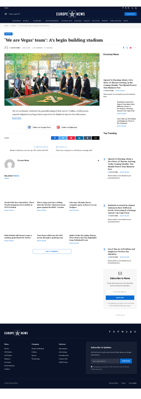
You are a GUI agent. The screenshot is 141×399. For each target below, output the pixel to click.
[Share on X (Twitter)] (127, 48)
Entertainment (52, 21)
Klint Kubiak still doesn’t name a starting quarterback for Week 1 (18, 236)
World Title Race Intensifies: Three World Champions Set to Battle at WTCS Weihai (19, 204)
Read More (16, 118)
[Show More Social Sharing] (135, 48)
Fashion (78, 21)
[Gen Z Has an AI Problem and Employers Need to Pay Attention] (109, 121)
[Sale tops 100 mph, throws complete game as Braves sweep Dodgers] (84, 191)
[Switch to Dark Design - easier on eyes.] (132, 8)
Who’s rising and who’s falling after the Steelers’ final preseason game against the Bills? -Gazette (51, 204)
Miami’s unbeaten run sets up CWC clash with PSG (29, 150)
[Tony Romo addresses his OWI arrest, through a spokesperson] (52, 223)
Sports (105, 21)
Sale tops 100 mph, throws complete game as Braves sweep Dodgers (82, 204)
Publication (115, 21)
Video (125, 21)
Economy (37, 21)
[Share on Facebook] (123, 48)
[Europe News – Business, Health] (70, 14)
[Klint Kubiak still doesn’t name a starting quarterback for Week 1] (19, 223)
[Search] (136, 8)
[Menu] (6, 14)
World (6, 8)
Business (17, 21)
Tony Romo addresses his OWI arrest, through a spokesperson (50, 236)
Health (87, 21)
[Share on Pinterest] (130, 48)
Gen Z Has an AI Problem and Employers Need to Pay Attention (126, 121)
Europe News (15, 48)
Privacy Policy (118, 306)
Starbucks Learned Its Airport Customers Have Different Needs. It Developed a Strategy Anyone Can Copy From (126, 106)
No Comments (38, 48)
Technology (66, 21)
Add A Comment (52, 251)
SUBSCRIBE (130, 14)
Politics (96, 21)
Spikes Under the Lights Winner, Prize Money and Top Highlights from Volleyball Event (83, 237)
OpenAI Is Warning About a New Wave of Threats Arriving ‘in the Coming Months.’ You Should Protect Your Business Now (119, 84)
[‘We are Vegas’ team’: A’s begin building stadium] (51, 79)
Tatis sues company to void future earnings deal (74, 150)
